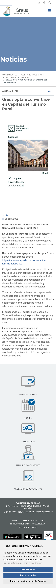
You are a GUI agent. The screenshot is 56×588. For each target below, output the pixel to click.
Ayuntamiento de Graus (32, 75)
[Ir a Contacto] (39, 2)
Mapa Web (27, 520)
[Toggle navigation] (49, 11)
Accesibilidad (38, 524)
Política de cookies (28, 527)
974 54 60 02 (25, 512)
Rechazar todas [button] (28, 575)
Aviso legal (38, 520)
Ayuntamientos (9, 75)
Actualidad (11, 77)
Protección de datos (20, 524)
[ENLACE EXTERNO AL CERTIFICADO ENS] (48, 536)
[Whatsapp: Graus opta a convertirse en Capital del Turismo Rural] (7, 215)
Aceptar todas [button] (28, 569)
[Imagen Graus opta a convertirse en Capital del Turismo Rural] (28, 164)
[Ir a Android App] (12, 536)
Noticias (25, 77)
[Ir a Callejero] (44, 2)
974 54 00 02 (10, 512)
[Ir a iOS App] (33, 536)
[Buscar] (50, 2)
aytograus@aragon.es (43, 512)
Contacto (16, 520)
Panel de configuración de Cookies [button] (28, 581)
